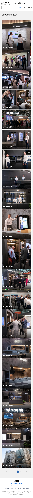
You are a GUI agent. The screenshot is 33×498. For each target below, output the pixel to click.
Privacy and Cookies (20, 486)
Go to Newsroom (16, 483)
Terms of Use (11, 486)
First (6, 471)
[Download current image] (29, 22)
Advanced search (24, 7)
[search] (20, 7)
